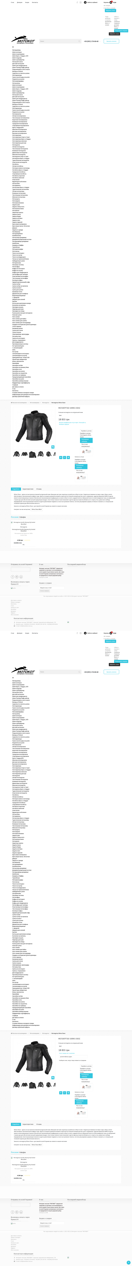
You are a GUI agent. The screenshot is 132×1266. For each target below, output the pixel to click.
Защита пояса (16, 214)
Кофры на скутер (17, 270)
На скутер (15, 352)
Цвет (60, 415)
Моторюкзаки (16, 263)
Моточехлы (15, 251)
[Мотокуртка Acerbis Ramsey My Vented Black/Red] (23, 523)
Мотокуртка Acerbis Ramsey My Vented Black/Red (23, 530)
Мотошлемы (16, 50)
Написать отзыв (79, 457)
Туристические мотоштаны (20, 189)
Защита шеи (16, 205)
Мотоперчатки (16, 114)
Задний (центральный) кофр (21, 282)
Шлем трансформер (18, 60)
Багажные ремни (17, 328)
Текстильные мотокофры (20, 278)
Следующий (54, 454)
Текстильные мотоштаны (20, 195)
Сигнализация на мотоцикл (20, 353)
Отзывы (39, 489)
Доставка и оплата (18, 387)
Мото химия (16, 317)
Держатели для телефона (20, 293)
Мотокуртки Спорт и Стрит (20, 156)
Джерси (14, 228)
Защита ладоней (17, 222)
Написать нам (15, 607)
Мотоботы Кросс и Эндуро (20, 170)
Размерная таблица (85, 440)
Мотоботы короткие (18, 176)
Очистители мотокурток (19, 162)
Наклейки (15, 363)
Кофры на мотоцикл (18, 268)
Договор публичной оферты (21, 396)
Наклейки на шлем (18, 379)
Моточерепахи (16, 135)
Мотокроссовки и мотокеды (21, 168)
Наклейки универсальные (20, 381)
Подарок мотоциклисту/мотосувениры (24, 324)
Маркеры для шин (18, 309)
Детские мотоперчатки (19, 131)
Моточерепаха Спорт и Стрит (21, 137)
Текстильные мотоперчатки (20, 118)
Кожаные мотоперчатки (19, 122)
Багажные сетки (17, 292)
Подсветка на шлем (18, 79)
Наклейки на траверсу (19, 375)
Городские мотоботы (18, 172)
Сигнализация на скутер (19, 355)
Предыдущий (14, 454)
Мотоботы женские (18, 178)
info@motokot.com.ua (26, 626)
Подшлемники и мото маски (21, 69)
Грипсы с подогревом (18, 340)
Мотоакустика (16, 336)
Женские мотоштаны (18, 197)
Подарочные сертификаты (21, 383)
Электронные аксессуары (20, 334)
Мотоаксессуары (17, 249)
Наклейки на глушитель (19, 373)
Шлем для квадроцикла (19, 65)
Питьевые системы (18, 265)
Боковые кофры (17, 280)
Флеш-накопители (18, 361)
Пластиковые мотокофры (20, 276)
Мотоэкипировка (18, 81)
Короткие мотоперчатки (19, 120)
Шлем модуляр (17, 58)
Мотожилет (15, 210)
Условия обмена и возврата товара (23, 392)
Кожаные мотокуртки (19, 151)
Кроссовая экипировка (19, 224)
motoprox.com (43, 577)
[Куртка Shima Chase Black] (16, 454)
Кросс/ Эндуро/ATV (18, 127)
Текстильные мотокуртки (20, 149)
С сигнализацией (17, 348)
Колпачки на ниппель (19, 305)
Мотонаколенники (18, 203)
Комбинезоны (16, 235)
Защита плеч (16, 220)
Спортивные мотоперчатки (20, 125)
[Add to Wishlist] (64, 457)
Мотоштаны (16, 183)
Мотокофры (16, 267)
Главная (15, 385)
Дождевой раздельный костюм (21, 239)
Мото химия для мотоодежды (21, 322)
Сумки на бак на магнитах (20, 286)
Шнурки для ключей (18, 299)
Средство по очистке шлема (20, 73)
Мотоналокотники (18, 208)
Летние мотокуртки (18, 147)
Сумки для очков (17, 330)
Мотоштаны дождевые (19, 237)
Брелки (14, 301)
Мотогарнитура (17, 75)
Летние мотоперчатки (19, 116)
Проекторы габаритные (19, 359)
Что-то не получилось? (85, 445)
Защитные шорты (17, 212)
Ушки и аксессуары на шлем (21, 77)
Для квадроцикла (17, 342)
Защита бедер (16, 216)
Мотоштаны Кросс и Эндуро (20, 187)
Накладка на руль (17, 307)
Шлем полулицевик (18, 54)
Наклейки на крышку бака (20, 367)
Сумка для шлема (17, 290)
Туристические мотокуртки (20, 160)
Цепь (13, 350)
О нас (12, 2)
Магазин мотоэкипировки (19, 403)
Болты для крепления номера (21, 303)
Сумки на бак (16, 284)
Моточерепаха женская (19, 141)
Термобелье (16, 247)
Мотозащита (16, 201)
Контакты (35, 2)
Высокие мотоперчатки (19, 133)
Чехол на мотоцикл (18, 253)
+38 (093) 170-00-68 (91, 41)
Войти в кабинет (92, 2)
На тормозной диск (18, 346)
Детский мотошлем (18, 63)
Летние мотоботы (17, 166)
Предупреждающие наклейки (21, 377)
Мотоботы (15, 164)
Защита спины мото (18, 207)
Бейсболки (15, 243)
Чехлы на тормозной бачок (20, 259)
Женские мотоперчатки (19, 129)
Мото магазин (15, 615)
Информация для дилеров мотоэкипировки (25, 394)
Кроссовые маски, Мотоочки (21, 226)
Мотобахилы (16, 232)
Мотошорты (16, 199)
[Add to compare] (68, 457)
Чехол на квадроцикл (19, 257)
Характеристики (28, 489)
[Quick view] (60, 457)
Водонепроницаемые (18, 295)
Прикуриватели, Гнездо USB (20, 357)
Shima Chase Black (37, 509)
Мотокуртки (16, 145)
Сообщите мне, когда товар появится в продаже (72, 1060)
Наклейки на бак (17, 365)
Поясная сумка (16, 315)
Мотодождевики (17, 233)
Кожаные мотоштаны (19, 193)
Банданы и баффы (17, 245)
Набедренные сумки (18, 261)
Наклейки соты (17, 369)
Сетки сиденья (16, 326)
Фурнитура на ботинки (19, 181)
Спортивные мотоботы (19, 174)
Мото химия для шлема (19, 321)
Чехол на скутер (17, 255)
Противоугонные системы (20, 344)
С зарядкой (15, 297)
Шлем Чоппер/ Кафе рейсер (20, 67)
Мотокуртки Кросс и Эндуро (20, 158)
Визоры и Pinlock (17, 71)
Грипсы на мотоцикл (18, 338)
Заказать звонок (111, 41)
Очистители (15, 179)
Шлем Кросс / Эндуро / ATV (20, 56)
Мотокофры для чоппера (20, 274)
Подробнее (16, 489)
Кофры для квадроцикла (20, 272)
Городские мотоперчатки (20, 123)
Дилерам (19, 2)
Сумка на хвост (16, 288)
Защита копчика (17, 218)
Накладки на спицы (18, 311)
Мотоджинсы (16, 185)
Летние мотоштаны (18, 191)
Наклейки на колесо (18, 371)
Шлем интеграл (17, 52)
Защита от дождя (17, 230)
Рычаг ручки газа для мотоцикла (22, 313)
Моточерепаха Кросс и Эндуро (21, 139)
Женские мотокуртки (18, 154)
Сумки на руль (16, 332)
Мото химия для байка (19, 319)
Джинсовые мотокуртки (19, 152)
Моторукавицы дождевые (20, 241)
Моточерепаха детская (19, 143)
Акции (27, 2)
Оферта (13, 613)
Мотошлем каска (17, 62)
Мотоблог (13, 609)
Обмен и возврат (15, 602)
